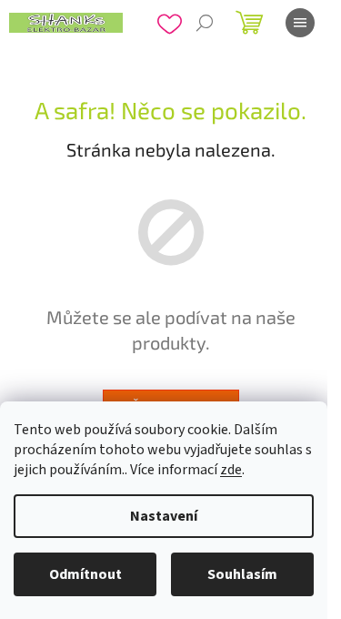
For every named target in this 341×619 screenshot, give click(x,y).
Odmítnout (85, 574)
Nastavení (163, 516)
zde (231, 470)
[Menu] (300, 23)
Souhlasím (242, 574)
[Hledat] (204, 23)
